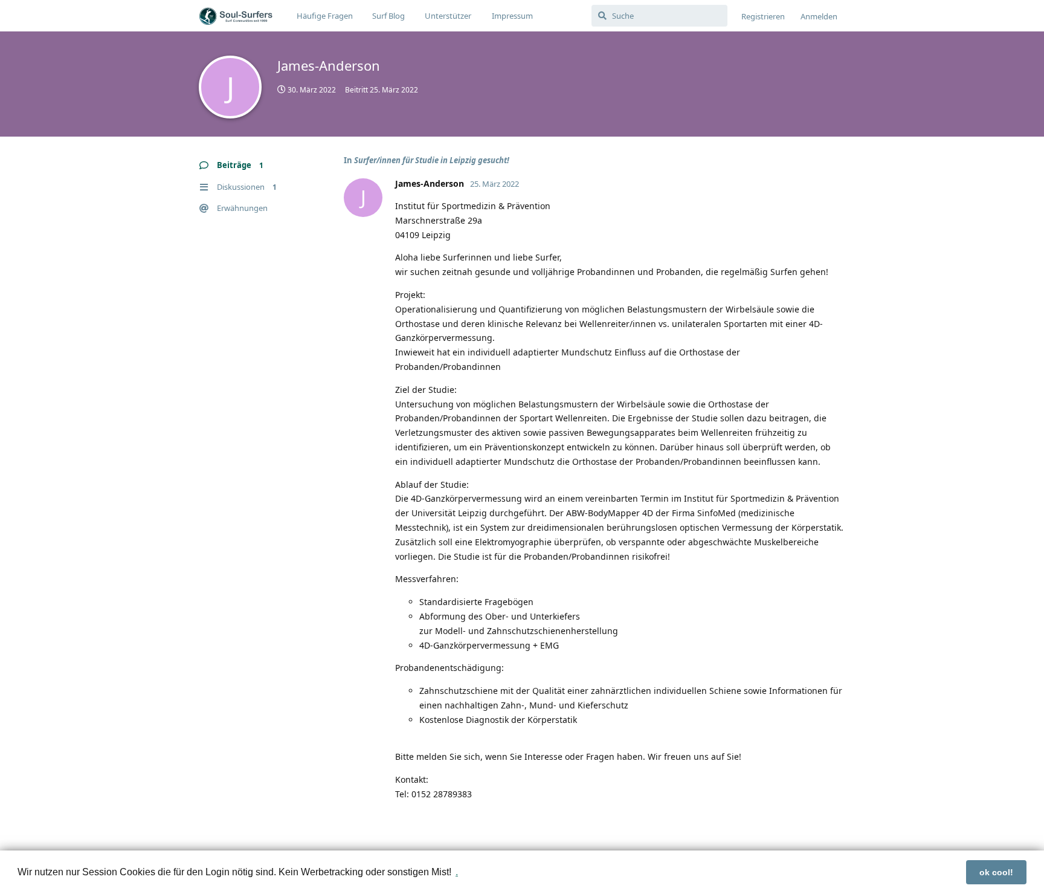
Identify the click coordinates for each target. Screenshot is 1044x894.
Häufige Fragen (325, 15)
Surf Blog (388, 15)
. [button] (457, 872)
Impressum (512, 15)
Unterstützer (448, 15)
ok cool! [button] (996, 872)
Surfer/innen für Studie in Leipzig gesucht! (431, 160)
